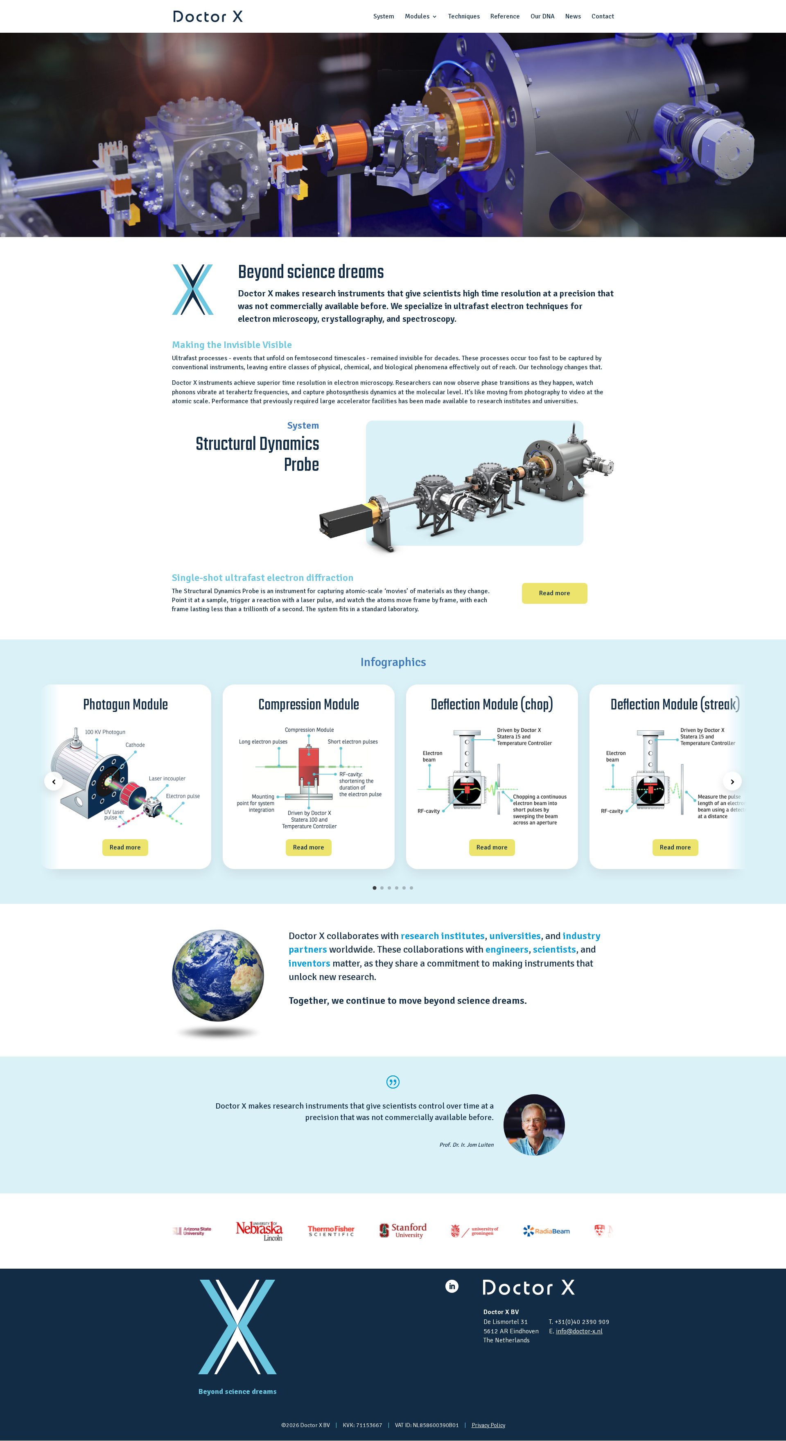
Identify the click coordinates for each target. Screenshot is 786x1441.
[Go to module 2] (382, 888)
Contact (603, 17)
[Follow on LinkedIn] (451, 1286)
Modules (417, 17)
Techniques (464, 17)
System (383, 17)
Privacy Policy (488, 1425)
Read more (554, 593)
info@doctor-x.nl (579, 1331)
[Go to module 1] (374, 888)
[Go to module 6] (411, 888)
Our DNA (543, 17)
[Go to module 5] (404, 888)
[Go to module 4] (396, 888)
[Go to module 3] (389, 888)
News (573, 17)
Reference (505, 17)
